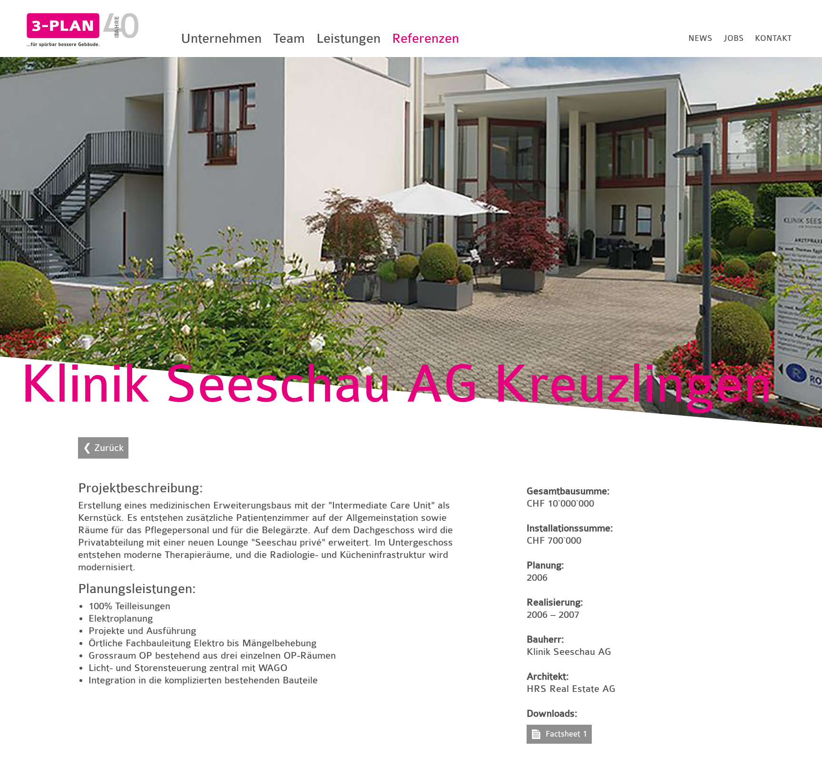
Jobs (734, 38)
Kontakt (773, 38)
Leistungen (348, 38)
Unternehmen (221, 38)
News (700, 38)
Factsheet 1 (566, 734)
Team (289, 38)
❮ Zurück (103, 447)
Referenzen (425, 38)
